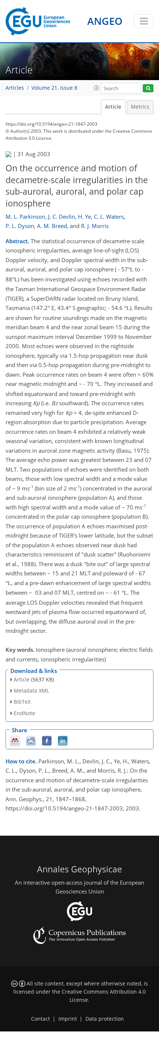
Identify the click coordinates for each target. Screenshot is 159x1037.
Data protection (104, 1018)
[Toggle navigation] (143, 21)
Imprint (67, 1018)
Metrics (140, 106)
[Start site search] (148, 88)
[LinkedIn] (63, 740)
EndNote (24, 713)
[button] (96, 88)
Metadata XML (31, 690)
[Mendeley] (15, 740)
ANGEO (104, 21)
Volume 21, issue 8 (54, 88)
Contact (40, 1018)
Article (113, 106)
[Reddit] (31, 740)
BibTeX (22, 701)
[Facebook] (47, 740)
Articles (15, 88)
